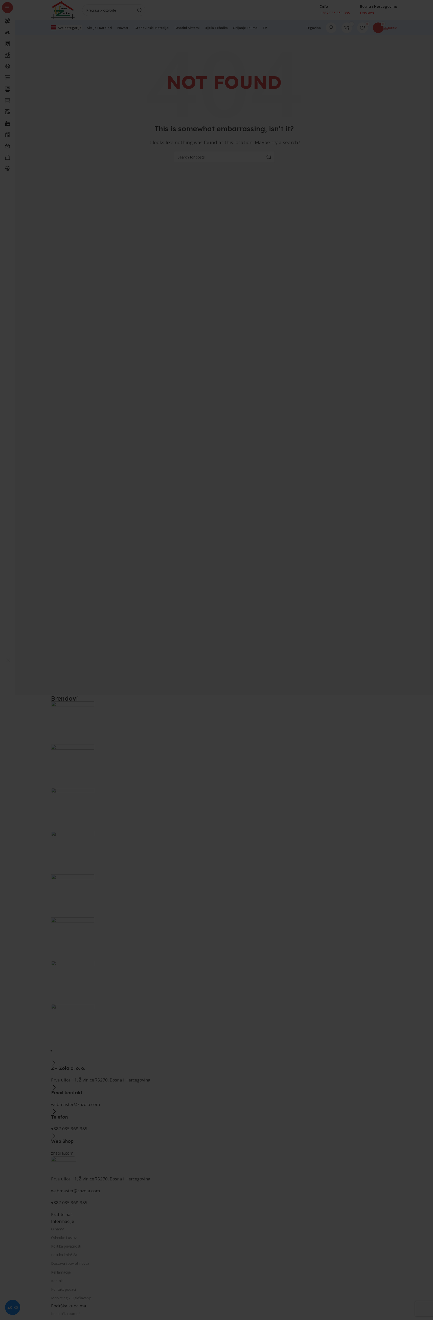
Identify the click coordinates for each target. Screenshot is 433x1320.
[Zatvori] (8, 660)
